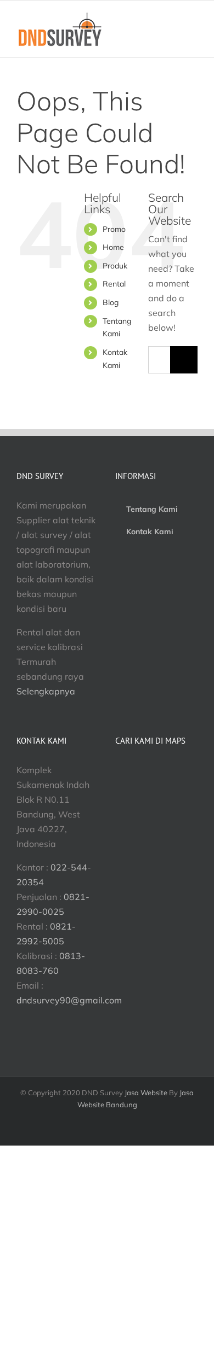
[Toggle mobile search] (173, 36)
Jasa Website (146, 1092)
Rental (114, 284)
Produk (115, 266)
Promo (114, 229)
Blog (111, 302)
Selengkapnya (45, 691)
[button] (69, 1000)
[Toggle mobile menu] (193, 36)
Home (113, 247)
